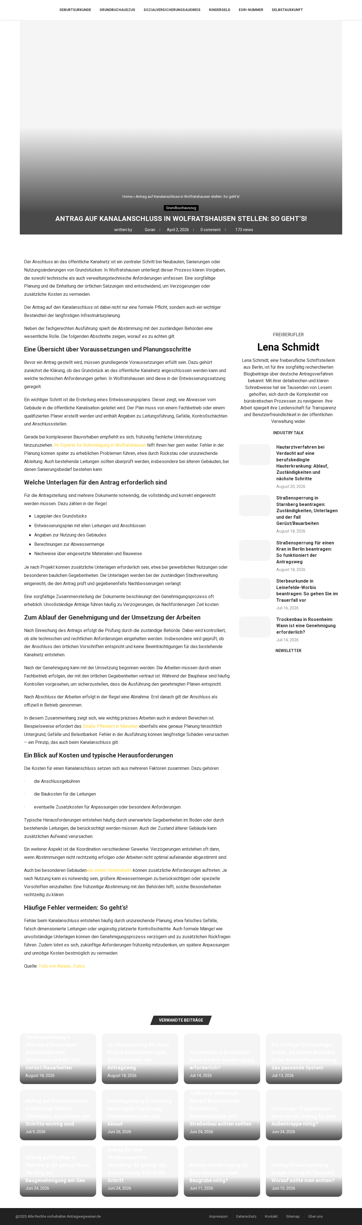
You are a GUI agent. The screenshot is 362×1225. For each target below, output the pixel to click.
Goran (150, 230)
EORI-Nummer (251, 9)
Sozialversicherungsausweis (172, 9)
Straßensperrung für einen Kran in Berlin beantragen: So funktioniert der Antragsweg (305, 552)
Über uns (315, 1216)
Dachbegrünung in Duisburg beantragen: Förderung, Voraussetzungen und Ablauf (139, 1112)
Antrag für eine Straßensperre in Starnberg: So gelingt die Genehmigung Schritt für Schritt (136, 1165)
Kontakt (271, 1216)
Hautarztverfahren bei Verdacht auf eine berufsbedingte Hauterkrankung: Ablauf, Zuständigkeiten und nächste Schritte (302, 463)
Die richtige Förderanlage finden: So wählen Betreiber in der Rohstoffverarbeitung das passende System (304, 1056)
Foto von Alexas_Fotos (62, 966)
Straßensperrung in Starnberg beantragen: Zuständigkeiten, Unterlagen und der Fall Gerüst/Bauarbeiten (307, 511)
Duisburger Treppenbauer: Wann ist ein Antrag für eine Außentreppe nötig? (304, 1116)
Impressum (218, 1216)
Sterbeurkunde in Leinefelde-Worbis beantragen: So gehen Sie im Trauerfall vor (307, 590)
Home (127, 196)
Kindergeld (219, 9)
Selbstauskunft (287, 9)
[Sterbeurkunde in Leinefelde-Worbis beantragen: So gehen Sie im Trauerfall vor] (255, 588)
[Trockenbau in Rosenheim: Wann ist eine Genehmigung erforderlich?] (255, 627)
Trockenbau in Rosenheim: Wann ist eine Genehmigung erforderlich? (306, 626)
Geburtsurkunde (75, 9)
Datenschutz (246, 1216)
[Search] (344, 10)
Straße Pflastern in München (109, 726)
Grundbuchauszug (117, 9)
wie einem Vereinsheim (109, 870)
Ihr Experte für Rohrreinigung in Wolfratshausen (99, 445)
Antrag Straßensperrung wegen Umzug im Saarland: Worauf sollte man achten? (303, 1172)
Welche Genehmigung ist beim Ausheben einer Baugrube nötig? (218, 1172)
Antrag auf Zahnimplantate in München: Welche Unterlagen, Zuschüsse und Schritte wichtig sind (57, 1112)
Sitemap (293, 1216)
